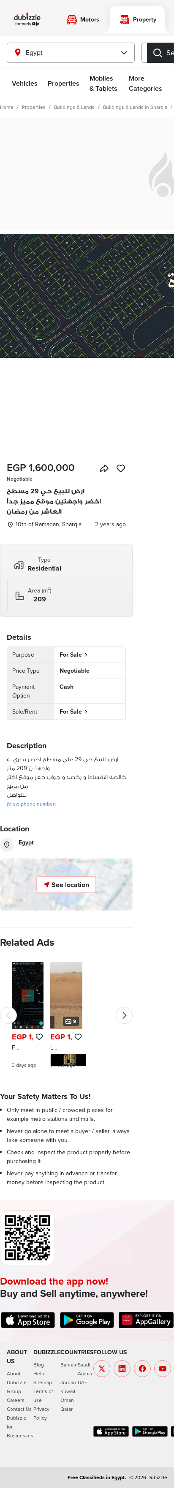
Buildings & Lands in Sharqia (135, 107)
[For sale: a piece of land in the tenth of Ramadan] (27, 1014)
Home (7, 107)
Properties (34, 107)
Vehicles (25, 83)
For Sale (71, 654)
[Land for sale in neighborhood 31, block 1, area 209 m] (66, 1014)
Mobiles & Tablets (103, 83)
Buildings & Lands (74, 107)
